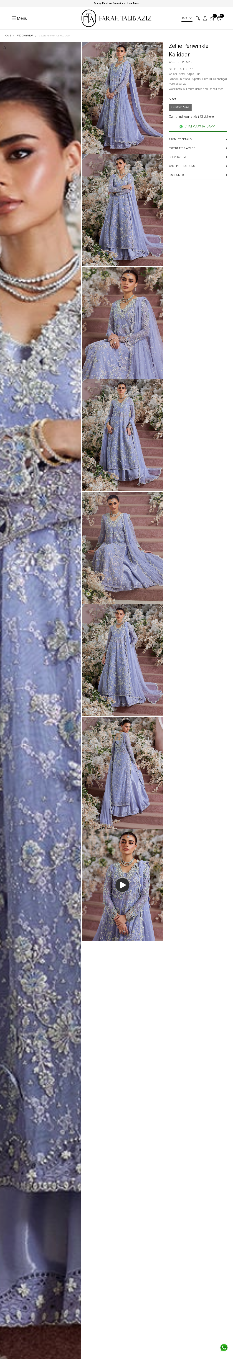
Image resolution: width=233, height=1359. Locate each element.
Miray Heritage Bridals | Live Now (116, 3)
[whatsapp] (224, 1347)
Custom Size (180, 107)
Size (172, 99)
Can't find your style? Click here (191, 116)
